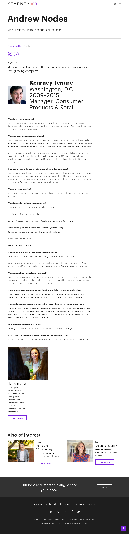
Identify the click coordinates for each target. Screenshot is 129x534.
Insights (38, 504)
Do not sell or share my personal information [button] (72, 523)
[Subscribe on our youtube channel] (78, 511)
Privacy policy (47, 519)
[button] (13, 54)
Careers (67, 504)
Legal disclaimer (61, 519)
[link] (16, 54)
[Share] (10, 54)
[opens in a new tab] (71, 511)
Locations (79, 504)
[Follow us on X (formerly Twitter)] (57, 511)
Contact (91, 504)
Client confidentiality (76, 519)
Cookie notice (91, 519)
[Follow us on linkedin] (50, 511)
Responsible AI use (47, 523)
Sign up (104, 486)
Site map (36, 519)
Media (48, 504)
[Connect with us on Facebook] (64, 511)
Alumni (57, 504)
